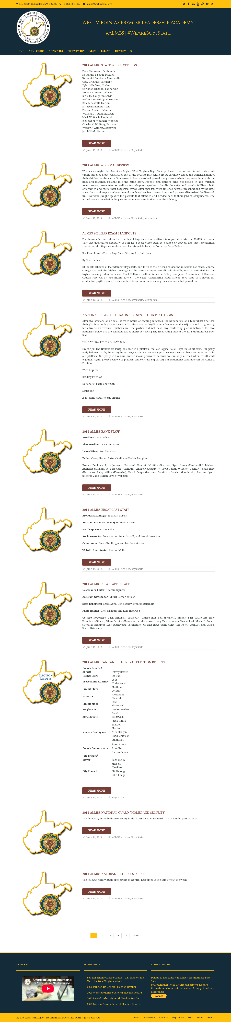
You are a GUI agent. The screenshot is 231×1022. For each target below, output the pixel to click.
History (120, 51)
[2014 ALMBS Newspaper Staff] (47, 604)
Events (105, 51)
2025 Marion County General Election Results (114, 1004)
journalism (151, 218)
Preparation (76, 51)
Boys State (137, 150)
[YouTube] (198, 4)
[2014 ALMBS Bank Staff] (47, 451)
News (92, 51)
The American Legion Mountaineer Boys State (47, 1017)
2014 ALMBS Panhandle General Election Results (123, 662)
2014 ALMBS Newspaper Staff (106, 584)
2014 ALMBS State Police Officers (109, 65)
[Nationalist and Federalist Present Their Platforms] (47, 335)
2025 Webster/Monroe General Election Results (114, 992)
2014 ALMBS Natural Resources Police (113, 874)
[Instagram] (207, 4)
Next (136, 935)
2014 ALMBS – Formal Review (105, 165)
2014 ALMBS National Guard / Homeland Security (123, 812)
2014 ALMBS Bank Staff (101, 431)
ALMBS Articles (121, 150)
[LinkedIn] (193, 4)
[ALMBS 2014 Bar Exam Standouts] (47, 253)
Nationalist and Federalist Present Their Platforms (127, 315)
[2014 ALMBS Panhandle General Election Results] (47, 682)
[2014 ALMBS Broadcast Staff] (47, 530)
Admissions (36, 51)
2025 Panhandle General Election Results (111, 987)
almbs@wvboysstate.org (99, 4)
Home (20, 51)
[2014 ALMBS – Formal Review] (47, 185)
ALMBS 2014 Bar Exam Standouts (109, 233)
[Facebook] (189, 4)
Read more (96, 143)
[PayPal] (203, 4)
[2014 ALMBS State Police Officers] (47, 85)
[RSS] (212, 4)
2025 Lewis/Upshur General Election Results (113, 998)
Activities (56, 51)
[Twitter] (184, 4)
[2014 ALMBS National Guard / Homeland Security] (47, 833)
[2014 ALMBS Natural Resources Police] (47, 894)
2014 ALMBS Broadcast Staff (105, 509)
